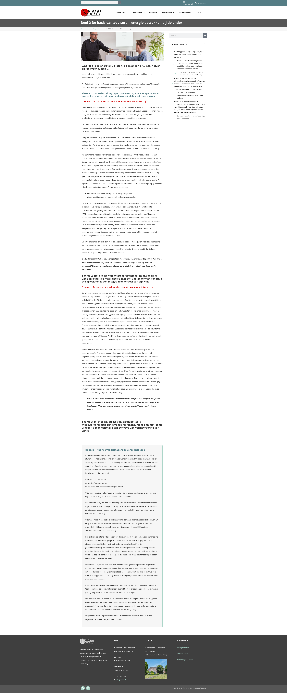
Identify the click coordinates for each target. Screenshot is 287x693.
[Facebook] (83, 688)
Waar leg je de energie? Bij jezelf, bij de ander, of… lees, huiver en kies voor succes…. (189, 54)
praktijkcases (99, 29)
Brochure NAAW (182, 654)
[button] (204, 44)
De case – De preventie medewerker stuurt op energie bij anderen (190, 95)
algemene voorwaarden (192, 688)
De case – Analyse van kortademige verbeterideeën (191, 117)
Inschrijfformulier (183, 648)
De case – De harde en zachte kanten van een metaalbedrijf (191, 73)
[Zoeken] (119, 2)
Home (83, 29)
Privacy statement (177, 688)
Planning (153, 12)
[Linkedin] (88, 688)
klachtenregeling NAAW (185, 659)
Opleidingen (137, 12)
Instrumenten (185, 12)
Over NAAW (120, 12)
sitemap (203, 688)
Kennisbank (167, 12)
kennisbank (90, 29)
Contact (200, 12)
